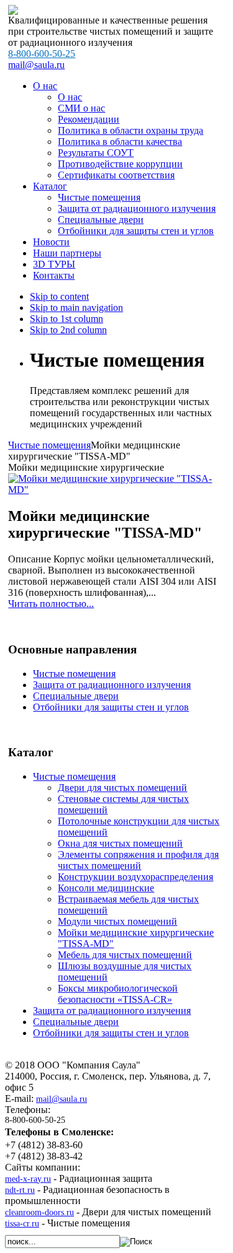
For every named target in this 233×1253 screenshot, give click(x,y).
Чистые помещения (49, 445)
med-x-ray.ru (28, 1179)
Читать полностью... (51, 603)
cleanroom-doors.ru (39, 1212)
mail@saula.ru (36, 64)
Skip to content (59, 296)
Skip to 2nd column (68, 330)
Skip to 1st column (66, 318)
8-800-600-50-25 (41, 53)
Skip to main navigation (76, 307)
